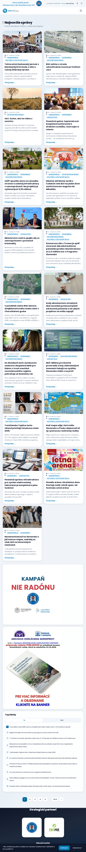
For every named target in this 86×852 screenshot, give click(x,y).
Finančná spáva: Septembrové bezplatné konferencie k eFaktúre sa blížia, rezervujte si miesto (62, 125)
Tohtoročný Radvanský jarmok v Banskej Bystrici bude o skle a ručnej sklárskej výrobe (22, 67)
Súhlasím (64, 848)
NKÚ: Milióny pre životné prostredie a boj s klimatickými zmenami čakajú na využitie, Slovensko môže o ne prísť (62, 366)
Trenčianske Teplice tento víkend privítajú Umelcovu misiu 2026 (22, 428)
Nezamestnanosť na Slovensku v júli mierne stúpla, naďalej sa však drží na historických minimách (22, 540)
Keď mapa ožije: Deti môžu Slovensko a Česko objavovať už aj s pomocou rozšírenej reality (63, 428)
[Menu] (80, 10)
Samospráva (12, 58)
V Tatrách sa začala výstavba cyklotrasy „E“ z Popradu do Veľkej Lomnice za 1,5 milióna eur (42, 738)
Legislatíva (52, 117)
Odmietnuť (77, 848)
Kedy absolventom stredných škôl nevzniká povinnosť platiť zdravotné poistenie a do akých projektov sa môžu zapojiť (63, 307)
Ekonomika (66, 58)
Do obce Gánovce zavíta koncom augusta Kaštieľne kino (30, 772)
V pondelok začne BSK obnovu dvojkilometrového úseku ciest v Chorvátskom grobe (22, 308)
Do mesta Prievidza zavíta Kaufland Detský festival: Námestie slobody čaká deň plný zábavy (43, 758)
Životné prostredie (55, 60)
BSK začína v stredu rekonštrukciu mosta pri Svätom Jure (63, 67)
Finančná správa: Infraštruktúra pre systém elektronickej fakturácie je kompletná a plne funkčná (22, 483)
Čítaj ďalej (9, 82)
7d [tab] (24, 720)
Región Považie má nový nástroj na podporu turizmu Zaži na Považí (34, 733)
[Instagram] (81, 3)
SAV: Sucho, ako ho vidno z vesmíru (18, 120)
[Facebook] (77, 3)
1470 (55, 799)
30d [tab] (61, 720)
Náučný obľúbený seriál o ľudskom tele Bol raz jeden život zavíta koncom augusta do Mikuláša (63, 185)
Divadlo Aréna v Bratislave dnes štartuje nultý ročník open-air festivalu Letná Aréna (63, 485)
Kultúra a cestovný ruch (17, 60)
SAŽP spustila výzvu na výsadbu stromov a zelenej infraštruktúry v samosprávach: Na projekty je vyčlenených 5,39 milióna (22, 185)
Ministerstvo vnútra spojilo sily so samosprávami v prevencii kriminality (22, 241)
